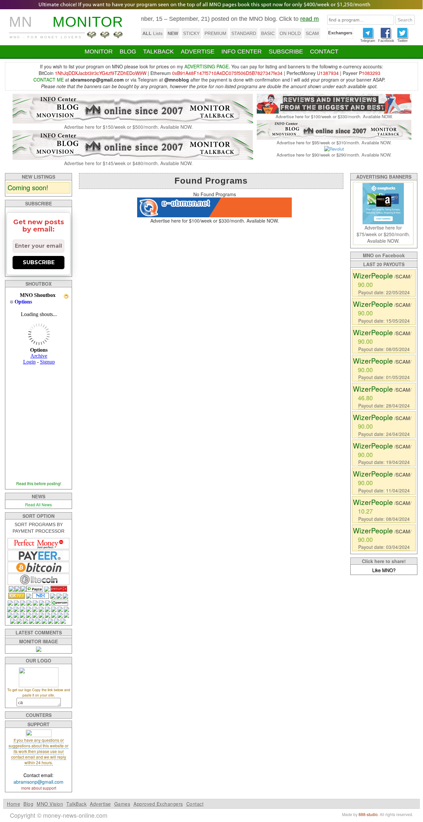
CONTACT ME (48, 79)
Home (13, 804)
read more (300, 19)
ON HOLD (290, 33)
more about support (38, 788)
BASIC (268, 33)
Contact (195, 804)
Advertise (100, 804)
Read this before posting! (38, 483)
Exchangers (340, 32)
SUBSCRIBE (39, 262)
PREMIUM (215, 33)
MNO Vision (50, 804)
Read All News (38, 504)
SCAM (312, 33)
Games (122, 804)
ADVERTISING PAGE (206, 66)
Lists (152, 33)
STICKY (191, 33)
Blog (28, 804)
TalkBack (76, 804)
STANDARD (243, 33)
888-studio (368, 814)
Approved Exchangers (158, 804)
